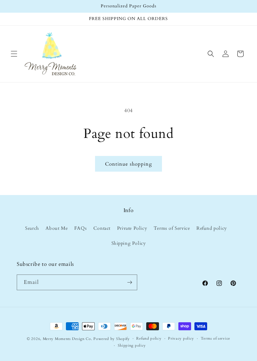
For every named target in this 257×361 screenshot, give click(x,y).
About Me (57, 228)
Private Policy (132, 228)
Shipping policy (132, 345)
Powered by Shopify (111, 338)
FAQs (80, 228)
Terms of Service (172, 228)
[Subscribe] (129, 282)
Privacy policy (181, 338)
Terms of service (215, 338)
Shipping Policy (128, 243)
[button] (14, 53)
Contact (101, 228)
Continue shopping (128, 164)
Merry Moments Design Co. (67, 338)
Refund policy (211, 228)
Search (32, 228)
